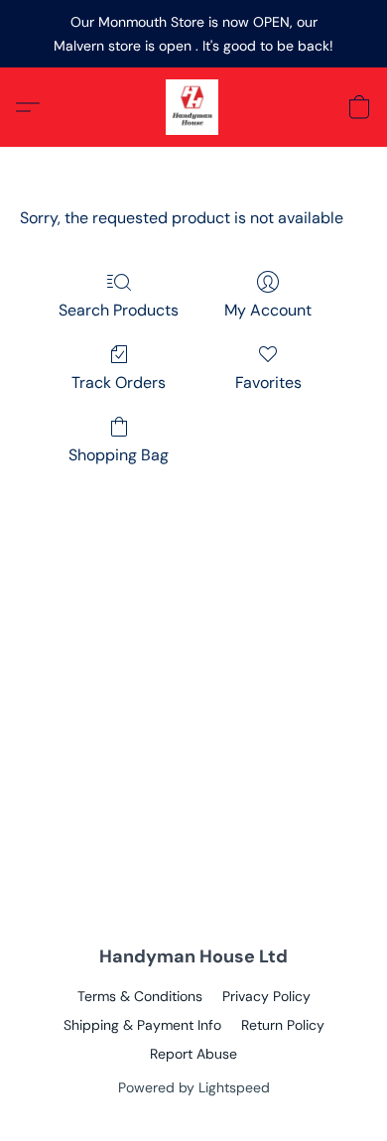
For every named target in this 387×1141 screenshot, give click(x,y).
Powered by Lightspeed (194, 1087)
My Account (268, 310)
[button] (193, 107)
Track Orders (118, 382)
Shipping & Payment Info (142, 1025)
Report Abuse (193, 1054)
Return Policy (282, 1025)
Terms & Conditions (139, 996)
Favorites (268, 382)
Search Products (119, 310)
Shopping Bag (118, 454)
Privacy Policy (266, 996)
